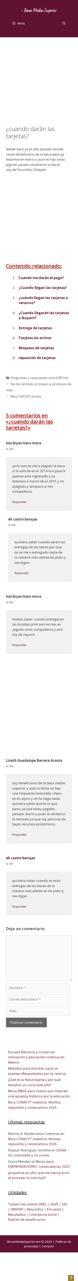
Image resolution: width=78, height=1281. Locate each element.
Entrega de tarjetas (35, 328)
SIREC (42, 1204)
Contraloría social (43, 1214)
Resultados (17, 1214)
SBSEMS (17, 1209)
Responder (19, 502)
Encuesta (54, 1209)
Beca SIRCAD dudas (26, 396)
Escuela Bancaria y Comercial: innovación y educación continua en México (36, 1057)
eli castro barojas (20, 858)
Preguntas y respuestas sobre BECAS (39, 377)
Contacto (48, 1246)
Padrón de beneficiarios (27, 1219)
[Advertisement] (39, 84)
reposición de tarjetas (37, 357)
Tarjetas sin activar (35, 338)
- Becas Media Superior (39, 11)
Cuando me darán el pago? (41, 277)
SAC (65, 1204)
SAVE (54, 1204)
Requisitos (35, 1209)
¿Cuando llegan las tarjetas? (43, 287)
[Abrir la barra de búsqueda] (64, 23)
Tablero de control (22, 1204)
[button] (71, 1278)
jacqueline (16, 1172)
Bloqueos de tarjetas (36, 348)
